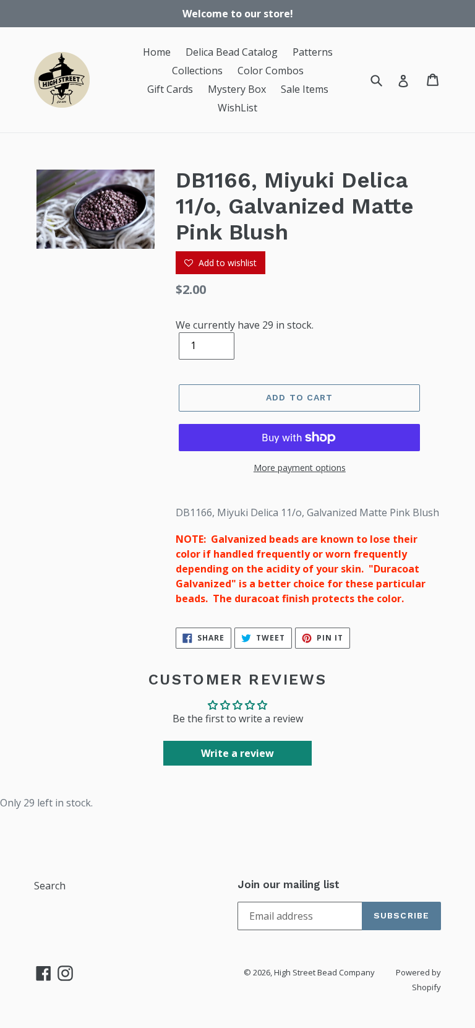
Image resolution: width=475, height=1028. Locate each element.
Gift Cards (170, 89)
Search (50, 885)
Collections (197, 70)
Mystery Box (237, 89)
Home (157, 52)
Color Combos (271, 70)
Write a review (237, 753)
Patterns (313, 52)
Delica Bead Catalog (232, 52)
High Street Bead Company (324, 972)
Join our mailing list (289, 884)
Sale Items (304, 89)
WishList (237, 107)
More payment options (300, 467)
